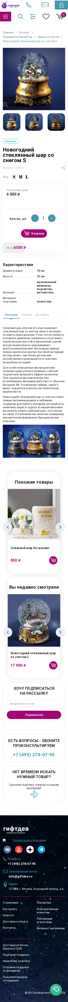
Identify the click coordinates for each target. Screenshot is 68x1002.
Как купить (10, 909)
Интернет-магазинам (51, 928)
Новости (8, 915)
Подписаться (34, 714)
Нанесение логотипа (16, 961)
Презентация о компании (29, 840)
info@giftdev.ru (20, 876)
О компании (10, 902)
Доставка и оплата (15, 921)
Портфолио (44, 902)
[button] (52, 218)
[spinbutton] (43, 218)
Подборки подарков (16, 954)
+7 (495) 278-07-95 (34, 754)
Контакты (9, 927)
